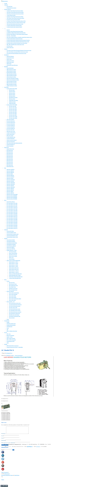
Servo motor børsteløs (13, 294)
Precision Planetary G (11, 144)
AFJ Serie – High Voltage (11, 35)
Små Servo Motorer (10, 291)
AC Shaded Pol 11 (9, 353)
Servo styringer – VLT (11, 301)
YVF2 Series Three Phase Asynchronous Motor (15, 18)
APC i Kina (9, 333)
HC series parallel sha (11, 128)
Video (8, 342)
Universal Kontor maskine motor (12, 234)
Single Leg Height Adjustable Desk (15, 273)
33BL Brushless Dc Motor (11, 71)
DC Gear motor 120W (13, 116)
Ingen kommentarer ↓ (19, 355)
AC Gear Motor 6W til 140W (12, 88)
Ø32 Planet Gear (10, 157)
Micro (5, 200)
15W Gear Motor (12, 91)
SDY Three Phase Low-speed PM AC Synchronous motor (17, 51)
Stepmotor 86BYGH (10, 172)
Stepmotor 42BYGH (10, 185)
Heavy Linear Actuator (13, 253)
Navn (2, 435)
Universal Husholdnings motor (12, 235)
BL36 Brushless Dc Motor (11, 72)
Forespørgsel (6, 320)
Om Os (5, 332)
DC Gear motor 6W (12, 106)
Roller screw (11, 257)
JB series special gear (11, 141)
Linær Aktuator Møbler (11, 239)
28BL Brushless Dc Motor (11, 69)
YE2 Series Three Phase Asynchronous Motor (15, 12)
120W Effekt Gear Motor (13, 100)
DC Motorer (6, 54)
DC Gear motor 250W (13, 118)
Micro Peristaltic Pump (13, 289)
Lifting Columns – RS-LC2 (14, 270)
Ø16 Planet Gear (10, 151)
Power (8, 319)
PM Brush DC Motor (10, 60)
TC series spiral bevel (11, 126)
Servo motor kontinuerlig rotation (15, 298)
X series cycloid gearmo (11, 132)
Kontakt (5, 344)
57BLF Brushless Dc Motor (12, 81)
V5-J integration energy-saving (14, 310)
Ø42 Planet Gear (10, 162)
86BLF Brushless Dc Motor (12, 84)
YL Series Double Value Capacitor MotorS (14, 26)
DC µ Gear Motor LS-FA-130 (12, 206)
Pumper (8, 281)
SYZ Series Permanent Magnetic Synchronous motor (16, 53)
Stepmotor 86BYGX (10, 170)
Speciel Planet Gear (10, 148)
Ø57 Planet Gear (10, 165)
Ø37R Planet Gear (10, 166)
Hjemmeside (3, 440)
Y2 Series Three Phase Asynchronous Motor (15, 10)
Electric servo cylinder (13, 256)
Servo (5, 279)
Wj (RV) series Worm (10, 134)
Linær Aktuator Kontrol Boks (12, 242)
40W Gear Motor (12, 94)
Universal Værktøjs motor (11, 232)
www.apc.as (38, 446)
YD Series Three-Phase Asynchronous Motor (15, 16)
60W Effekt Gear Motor (13, 97)
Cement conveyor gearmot (11, 140)
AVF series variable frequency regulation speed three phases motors (19, 37)
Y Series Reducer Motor (11, 15)
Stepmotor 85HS (10, 173)
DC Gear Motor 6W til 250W (12, 104)
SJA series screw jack (13, 254)
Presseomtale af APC (10, 341)
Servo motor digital (12, 295)
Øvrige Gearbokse (10, 145)
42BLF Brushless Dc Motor (12, 75)
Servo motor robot (12, 300)
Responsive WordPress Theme (7, 475)
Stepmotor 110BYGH (10, 169)
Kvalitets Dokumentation (11, 325)
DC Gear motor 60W (13, 113)
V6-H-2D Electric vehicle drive (14, 313)
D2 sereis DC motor (10, 57)
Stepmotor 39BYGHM (11, 187)
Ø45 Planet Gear (10, 163)
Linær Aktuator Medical (11, 241)
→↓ (4, 28)
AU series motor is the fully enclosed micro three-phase (17, 43)
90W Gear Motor (12, 98)
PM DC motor (9, 59)
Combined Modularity (11, 138)
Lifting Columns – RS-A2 (13, 264)
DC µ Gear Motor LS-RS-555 (12, 226)
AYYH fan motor (10, 46)
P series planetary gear (11, 137)
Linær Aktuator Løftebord (11, 245)
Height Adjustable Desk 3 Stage (15, 275)
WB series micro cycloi (11, 131)
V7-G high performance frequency (15, 304)
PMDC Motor (9, 63)
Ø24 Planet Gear (10, 154)
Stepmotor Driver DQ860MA (12, 195)
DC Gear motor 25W (13, 110)
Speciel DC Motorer (10, 56)
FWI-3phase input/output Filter (14, 316)
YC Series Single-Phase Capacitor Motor (14, 25)
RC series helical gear (11, 120)
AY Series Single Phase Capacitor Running (14, 38)
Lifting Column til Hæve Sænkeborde (13, 260)
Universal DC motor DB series (12, 65)
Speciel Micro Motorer (11, 201)
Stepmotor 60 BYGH (10, 176)
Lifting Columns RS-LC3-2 (14, 269)
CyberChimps (16, 475)
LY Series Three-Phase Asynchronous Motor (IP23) (16, 21)
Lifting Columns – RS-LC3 (14, 272)
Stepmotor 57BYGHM (11, 179)
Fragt (8, 328)
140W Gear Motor (12, 103)
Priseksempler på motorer (11, 7)
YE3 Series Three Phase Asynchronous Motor (15, 13)
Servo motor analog (12, 297)
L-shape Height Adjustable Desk (15, 278)
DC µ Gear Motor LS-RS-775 (12, 228)
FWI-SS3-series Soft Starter (14, 314)
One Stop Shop (9, 6)
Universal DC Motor (10, 231)
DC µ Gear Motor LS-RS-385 (12, 219)
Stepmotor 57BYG (10, 178)
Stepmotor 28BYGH (10, 192)
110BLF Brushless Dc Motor (12, 85)
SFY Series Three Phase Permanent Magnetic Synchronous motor (19, 50)
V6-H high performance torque (14, 306)
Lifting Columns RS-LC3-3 (14, 267)
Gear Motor (6, 87)
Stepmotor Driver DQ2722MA (12, 194)
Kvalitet (8, 322)
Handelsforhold (9, 326)
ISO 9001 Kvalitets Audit (11, 323)
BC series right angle (10, 129)
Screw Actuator (12, 259)
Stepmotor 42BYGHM (11, 184)
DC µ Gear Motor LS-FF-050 (12, 204)
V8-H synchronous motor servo (14, 303)
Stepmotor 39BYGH (10, 188)
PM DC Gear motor (10, 62)
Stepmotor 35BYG (10, 191)
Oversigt (8, 29)
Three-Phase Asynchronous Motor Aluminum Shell (16, 22)
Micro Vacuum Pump (13, 284)
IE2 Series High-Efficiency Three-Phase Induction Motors (17, 34)
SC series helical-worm (11, 122)
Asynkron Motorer (7, 9)
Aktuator (5, 238)
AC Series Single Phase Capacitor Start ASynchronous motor (18, 41)
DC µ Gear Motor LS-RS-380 (12, 217)
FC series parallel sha (11, 125)
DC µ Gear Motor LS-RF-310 (12, 212)
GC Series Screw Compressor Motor (13, 19)
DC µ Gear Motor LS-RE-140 (12, 207)
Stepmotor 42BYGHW (11, 182)
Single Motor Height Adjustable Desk (15, 276)
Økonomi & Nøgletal (10, 335)
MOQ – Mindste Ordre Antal (12, 331)
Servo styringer (12, 317)
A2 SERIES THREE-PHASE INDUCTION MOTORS (16, 32)
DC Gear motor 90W (13, 115)
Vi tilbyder (6, 4)
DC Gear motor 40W (13, 112)
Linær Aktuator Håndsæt (11, 244)
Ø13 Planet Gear (10, 150)
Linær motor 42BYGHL (11, 248)
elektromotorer (7, 473)
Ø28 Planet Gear (10, 156)
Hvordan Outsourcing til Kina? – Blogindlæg (15, 347)
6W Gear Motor (12, 90)
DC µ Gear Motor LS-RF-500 (12, 220)
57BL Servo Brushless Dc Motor (12, 78)
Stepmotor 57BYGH (10, 181)
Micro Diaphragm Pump (13, 285)
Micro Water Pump (12, 286)
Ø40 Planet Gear (10, 160)
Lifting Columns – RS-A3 (13, 263)
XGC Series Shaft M (10, 119)
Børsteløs (6, 66)
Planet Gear (6, 147)
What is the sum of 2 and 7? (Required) (7, 442)
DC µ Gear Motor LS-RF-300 (12, 210)
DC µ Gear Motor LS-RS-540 (12, 222)
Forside (5, 3)
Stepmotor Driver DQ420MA (12, 198)
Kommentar (3, 433)
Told (7, 329)
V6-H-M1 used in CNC (13, 307)
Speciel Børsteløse (10, 68)
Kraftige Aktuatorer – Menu (12, 250)
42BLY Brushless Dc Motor (11, 73)
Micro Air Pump (12, 282)
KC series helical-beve (11, 123)
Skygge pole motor (10, 47)
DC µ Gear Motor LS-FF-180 (12, 209)
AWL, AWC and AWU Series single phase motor (15, 44)
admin (12, 355)
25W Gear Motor (12, 93)
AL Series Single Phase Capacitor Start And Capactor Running (18, 40)
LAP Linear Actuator (12, 251)
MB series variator (10, 135)
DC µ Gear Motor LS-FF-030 (12, 203)
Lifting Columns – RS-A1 (13, 266)
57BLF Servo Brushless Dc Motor (13, 79)
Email (2, 438)
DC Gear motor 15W (13, 109)
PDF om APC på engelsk (11, 339)
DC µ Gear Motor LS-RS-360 (12, 213)
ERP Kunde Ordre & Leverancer (12, 345)
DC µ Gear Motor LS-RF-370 (12, 216)
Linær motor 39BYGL (10, 247)
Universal (6, 229)
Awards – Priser (9, 336)
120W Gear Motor (12, 101)
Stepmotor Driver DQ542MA (12, 197)
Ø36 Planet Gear (10, 159)
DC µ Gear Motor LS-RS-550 (12, 225)
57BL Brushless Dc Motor (11, 76)
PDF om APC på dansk (11, 338)
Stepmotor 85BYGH (10, 175)
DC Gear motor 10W (13, 107)
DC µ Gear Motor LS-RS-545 (12, 223)
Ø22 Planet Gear (10, 153)
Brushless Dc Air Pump (13, 288)
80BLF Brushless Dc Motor (12, 82)
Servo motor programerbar (14, 292)
